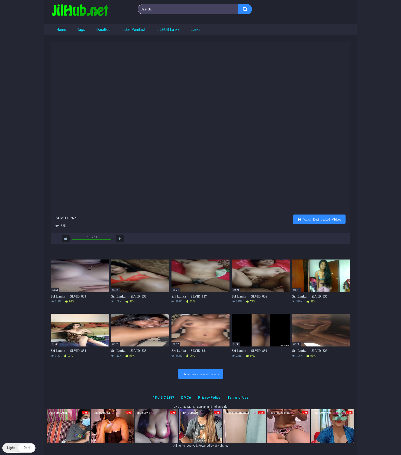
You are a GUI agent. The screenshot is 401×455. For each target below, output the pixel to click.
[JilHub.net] (80, 12)
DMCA (186, 397)
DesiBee (103, 29)
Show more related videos (200, 373)
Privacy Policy (209, 397)
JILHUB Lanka (167, 29)
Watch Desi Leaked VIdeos (321, 219)
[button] (19, 448)
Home (61, 29)
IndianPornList (133, 29)
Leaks (195, 29)
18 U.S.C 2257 (163, 397)
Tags (81, 29)
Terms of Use (237, 397)
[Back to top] (385, 441)
